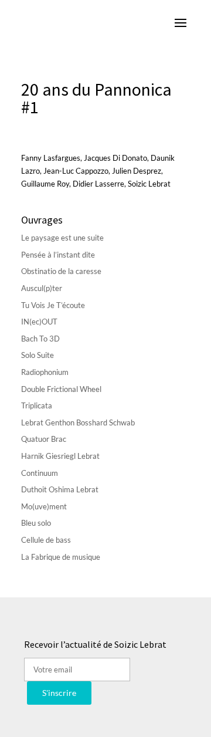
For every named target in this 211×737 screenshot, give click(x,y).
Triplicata (36, 405)
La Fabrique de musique (60, 557)
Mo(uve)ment (44, 506)
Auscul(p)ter (41, 288)
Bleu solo (36, 523)
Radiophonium (45, 372)
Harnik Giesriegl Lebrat (60, 456)
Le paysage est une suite (62, 237)
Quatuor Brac (43, 439)
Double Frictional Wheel (61, 389)
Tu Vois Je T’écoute (53, 305)
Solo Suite (37, 355)
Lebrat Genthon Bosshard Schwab (78, 422)
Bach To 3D (40, 338)
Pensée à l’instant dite (58, 254)
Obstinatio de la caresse (61, 271)
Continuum (39, 473)
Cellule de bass (46, 540)
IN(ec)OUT (39, 321)
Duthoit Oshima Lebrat (59, 489)
